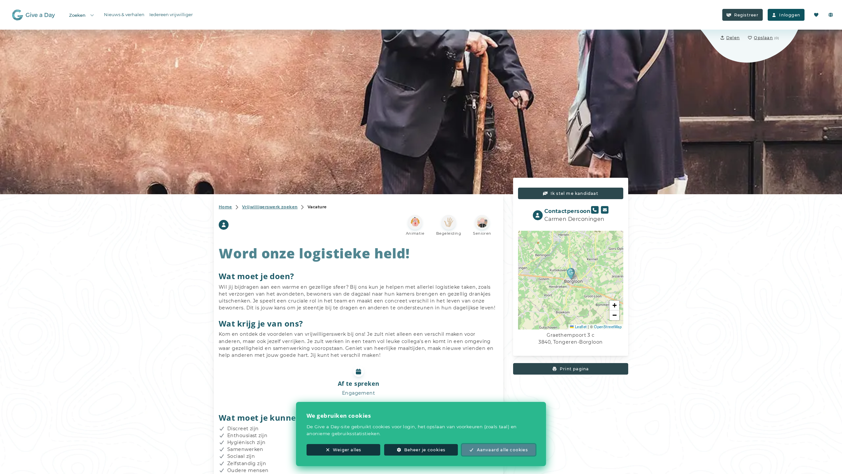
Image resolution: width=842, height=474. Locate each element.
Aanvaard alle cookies (502, 449)
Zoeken (77, 15)
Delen (733, 37)
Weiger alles (347, 449)
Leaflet (580, 326)
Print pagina (574, 368)
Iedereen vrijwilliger (171, 14)
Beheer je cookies (424, 449)
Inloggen (789, 15)
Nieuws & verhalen (124, 14)
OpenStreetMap (608, 326)
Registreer (746, 15)
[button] (571, 273)
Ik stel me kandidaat (574, 193)
